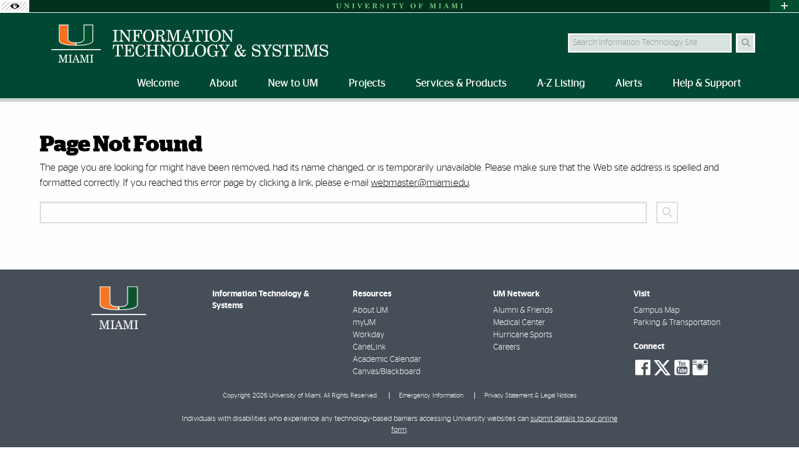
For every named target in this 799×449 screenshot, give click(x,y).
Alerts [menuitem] (628, 83)
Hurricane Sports (522, 335)
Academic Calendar (387, 359)
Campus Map (656, 310)
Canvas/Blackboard (387, 372)
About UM (370, 310)
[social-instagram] (700, 367)
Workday (368, 335)
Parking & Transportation (677, 323)
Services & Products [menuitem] (461, 83)
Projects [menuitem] (367, 83)
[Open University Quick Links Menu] (784, 6)
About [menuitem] (223, 83)
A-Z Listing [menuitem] (561, 83)
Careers (506, 347)
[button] (773, 416)
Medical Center (519, 323)
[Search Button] (745, 43)
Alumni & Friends (523, 310)
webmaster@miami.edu (420, 183)
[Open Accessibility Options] (14, 6)
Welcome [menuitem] (158, 83)
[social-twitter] (662, 366)
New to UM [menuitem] (293, 83)
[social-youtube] (682, 367)
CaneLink (369, 347)
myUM (364, 323)
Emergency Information (431, 395)
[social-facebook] (642, 367)
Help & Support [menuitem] (707, 83)
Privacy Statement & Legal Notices (530, 395)
